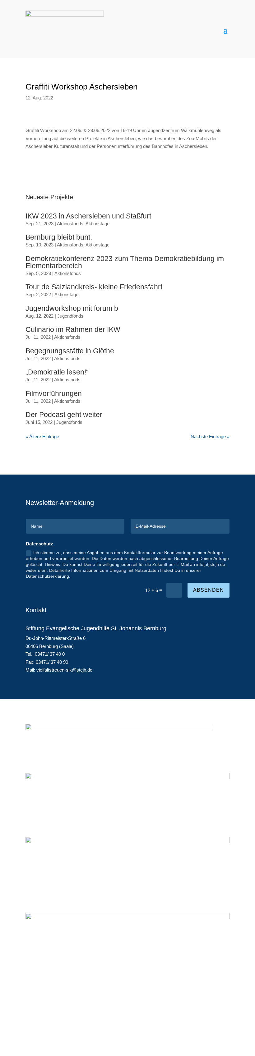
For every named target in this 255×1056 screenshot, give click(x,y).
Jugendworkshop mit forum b (72, 308)
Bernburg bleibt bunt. (59, 237)
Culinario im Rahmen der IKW (73, 329)
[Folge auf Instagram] (212, 1024)
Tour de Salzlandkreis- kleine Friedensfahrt (94, 287)
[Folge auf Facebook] (200, 1024)
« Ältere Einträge (42, 436)
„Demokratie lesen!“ (57, 372)
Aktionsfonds (70, 223)
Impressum (41, 1022)
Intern (119, 1022)
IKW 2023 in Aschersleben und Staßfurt (88, 216)
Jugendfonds (70, 316)
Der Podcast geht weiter (64, 415)
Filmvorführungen (54, 393)
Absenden (208, 590)
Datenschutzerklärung (83, 1022)
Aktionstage (97, 223)
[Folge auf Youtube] (225, 1024)
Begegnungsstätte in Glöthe (70, 351)
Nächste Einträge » (210, 436)
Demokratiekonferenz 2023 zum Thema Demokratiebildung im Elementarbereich (125, 262)
